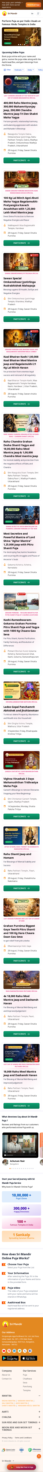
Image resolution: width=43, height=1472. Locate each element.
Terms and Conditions (23, 1437)
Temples (27, 1390)
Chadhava (27, 1378)
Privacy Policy (7, 1437)
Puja (25, 1374)
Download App (33, 5)
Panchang (27, 1386)
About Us (6, 1374)
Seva (25, 1382)
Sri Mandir (6, 1461)
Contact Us (7, 1378)
